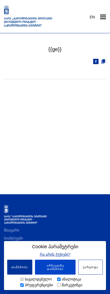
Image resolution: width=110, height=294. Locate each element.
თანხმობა (19, 267)
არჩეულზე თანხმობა (55, 267)
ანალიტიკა (71, 279)
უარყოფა (90, 267)
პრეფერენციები (39, 285)
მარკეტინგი (72, 285)
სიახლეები (13, 238)
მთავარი (11, 230)
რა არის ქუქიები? (55, 254)
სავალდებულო (38, 279)
